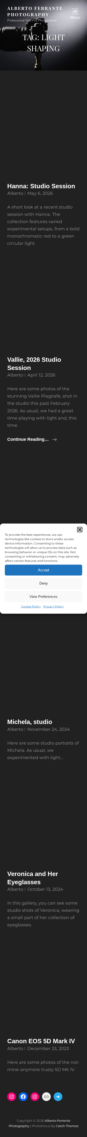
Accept (43, 570)
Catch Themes (67, 1126)
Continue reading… (32, 440)
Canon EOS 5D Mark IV (41, 1041)
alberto (15, 193)
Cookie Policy (31, 606)
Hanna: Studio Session (41, 186)
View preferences (43, 596)
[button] (79, 529)
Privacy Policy (53, 606)
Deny (43, 583)
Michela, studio (29, 721)
